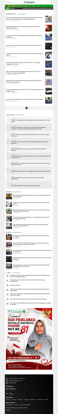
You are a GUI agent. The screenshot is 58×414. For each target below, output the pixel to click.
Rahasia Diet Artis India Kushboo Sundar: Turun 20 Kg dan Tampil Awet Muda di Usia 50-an (30, 164)
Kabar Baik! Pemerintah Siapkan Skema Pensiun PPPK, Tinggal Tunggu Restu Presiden (23, 63)
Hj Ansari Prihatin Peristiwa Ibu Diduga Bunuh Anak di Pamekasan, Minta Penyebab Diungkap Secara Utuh (31, 243)
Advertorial (9, 74)
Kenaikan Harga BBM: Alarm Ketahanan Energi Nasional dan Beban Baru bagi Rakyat (29, 289)
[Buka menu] (51, 2)
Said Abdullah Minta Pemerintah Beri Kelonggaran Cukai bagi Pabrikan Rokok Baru (23, 27)
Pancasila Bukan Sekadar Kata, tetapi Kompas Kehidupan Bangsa (28, 299)
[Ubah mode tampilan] (9, 2)
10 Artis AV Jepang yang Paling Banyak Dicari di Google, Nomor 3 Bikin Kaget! (30, 120)
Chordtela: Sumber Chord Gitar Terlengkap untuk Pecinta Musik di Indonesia (29, 142)
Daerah (11, 6)
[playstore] (10, 394)
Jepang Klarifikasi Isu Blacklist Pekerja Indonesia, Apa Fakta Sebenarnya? (27, 178)
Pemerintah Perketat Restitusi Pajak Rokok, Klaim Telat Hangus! (23, 45)
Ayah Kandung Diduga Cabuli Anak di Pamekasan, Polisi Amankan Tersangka (31, 236)
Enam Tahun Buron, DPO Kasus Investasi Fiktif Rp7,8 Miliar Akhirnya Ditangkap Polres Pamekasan (31, 265)
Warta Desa (47, 6)
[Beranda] (6, 6)
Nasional (16, 6)
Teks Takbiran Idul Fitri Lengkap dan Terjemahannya (25, 185)
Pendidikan (30, 6)
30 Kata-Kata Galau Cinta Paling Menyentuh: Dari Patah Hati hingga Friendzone (30, 135)
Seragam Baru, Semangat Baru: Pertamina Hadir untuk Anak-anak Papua (35, 8)
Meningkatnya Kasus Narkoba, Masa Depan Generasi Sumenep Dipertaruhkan (27, 280)
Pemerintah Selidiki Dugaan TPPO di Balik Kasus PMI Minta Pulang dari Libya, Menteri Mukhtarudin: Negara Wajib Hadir (24, 18)
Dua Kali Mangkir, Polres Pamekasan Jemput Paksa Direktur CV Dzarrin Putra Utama (32, 251)
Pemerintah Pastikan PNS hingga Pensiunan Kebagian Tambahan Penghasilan (24, 36)
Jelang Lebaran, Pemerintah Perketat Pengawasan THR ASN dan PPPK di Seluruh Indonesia (23, 81)
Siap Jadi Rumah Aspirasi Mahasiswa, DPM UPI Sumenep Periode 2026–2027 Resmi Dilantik (30, 225)
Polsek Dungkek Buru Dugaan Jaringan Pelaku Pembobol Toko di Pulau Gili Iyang (32, 258)
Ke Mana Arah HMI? (15, 285)
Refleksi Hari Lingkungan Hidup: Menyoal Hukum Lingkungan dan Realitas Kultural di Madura (30, 294)
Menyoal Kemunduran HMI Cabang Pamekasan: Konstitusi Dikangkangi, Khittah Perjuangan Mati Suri (30, 276)
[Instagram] (12, 389)
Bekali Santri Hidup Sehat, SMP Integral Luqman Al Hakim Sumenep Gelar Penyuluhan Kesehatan (31, 210)
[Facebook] (7, 389)
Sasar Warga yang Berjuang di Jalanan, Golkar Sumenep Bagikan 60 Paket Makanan (32, 195)
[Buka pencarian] (6, 2)
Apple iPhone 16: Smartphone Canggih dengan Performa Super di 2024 (30, 171)
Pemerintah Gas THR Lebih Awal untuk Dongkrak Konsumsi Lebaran (24, 99)
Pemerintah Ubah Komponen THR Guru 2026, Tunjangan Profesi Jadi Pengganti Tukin (25, 90)
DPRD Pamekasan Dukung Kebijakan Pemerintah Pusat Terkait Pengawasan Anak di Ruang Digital (23, 72)
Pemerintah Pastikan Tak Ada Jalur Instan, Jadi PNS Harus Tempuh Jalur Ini (24, 54)
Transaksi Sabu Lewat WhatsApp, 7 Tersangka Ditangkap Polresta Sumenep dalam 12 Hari (31, 217)
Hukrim (23, 6)
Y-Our (36, 6)
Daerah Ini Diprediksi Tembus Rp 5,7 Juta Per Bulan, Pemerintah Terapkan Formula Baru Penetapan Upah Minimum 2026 (28, 128)
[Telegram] (14, 389)
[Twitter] (9, 389)
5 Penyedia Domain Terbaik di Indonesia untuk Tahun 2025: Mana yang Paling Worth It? (30, 156)
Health (41, 6)
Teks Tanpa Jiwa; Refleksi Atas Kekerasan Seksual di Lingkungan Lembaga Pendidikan (30, 303)
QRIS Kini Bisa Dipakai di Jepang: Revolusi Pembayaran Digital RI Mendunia (28, 149)
